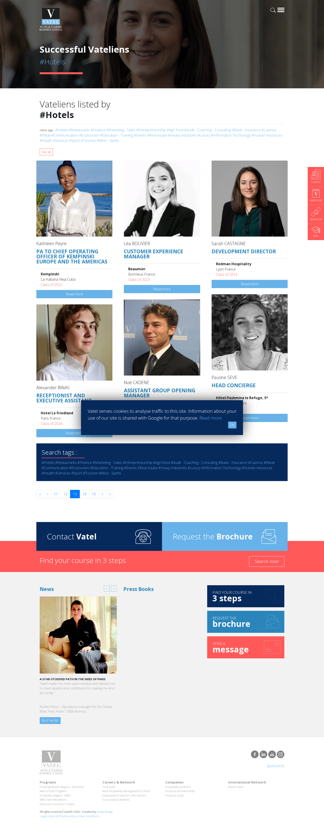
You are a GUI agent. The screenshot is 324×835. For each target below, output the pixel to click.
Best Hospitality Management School (126, 791)
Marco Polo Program (53, 791)
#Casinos (269, 130)
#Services (60, 140)
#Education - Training (116, 135)
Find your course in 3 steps (57, 804)
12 (65, 494)
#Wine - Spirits (108, 140)
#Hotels (61, 130)
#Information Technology (231, 135)
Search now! (267, 561)
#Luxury (203, 135)
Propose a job (174, 795)
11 (56, 494)
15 (94, 494)
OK (232, 425)
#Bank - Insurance (246, 130)
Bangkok (275, 766)
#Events (140, 135)
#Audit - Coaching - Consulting (207, 130)
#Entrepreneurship (151, 130)
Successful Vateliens (116, 800)
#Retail (45, 135)
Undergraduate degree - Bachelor (62, 787)
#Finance (98, 130)
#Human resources (266, 135)
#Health (46, 140)
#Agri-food (175, 130)
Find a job (108, 787)
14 (84, 494)
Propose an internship (180, 791)
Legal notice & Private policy (58, 816)
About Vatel (235, 787)
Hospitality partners (178, 787)
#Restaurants (79, 130)
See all (46, 152)
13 (75, 494)
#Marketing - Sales (120, 130)
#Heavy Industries (182, 135)
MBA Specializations (53, 800)
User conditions (89, 816)
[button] (107, 588)
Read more (74, 294)
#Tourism (88, 140)
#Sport (74, 140)
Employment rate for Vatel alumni (124, 795)
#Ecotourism (89, 135)
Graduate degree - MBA (55, 795)
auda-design (105, 812)
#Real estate (157, 135)
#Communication (64, 135)
